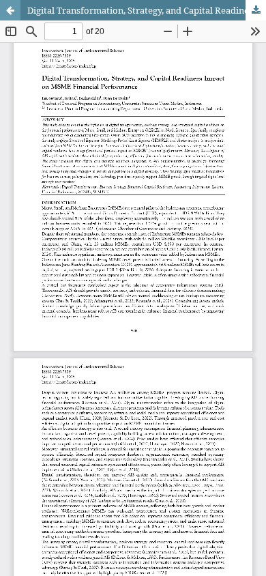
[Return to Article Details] (10, 10)
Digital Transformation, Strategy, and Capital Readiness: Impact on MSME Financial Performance (146, 10)
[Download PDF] (256, 10)
